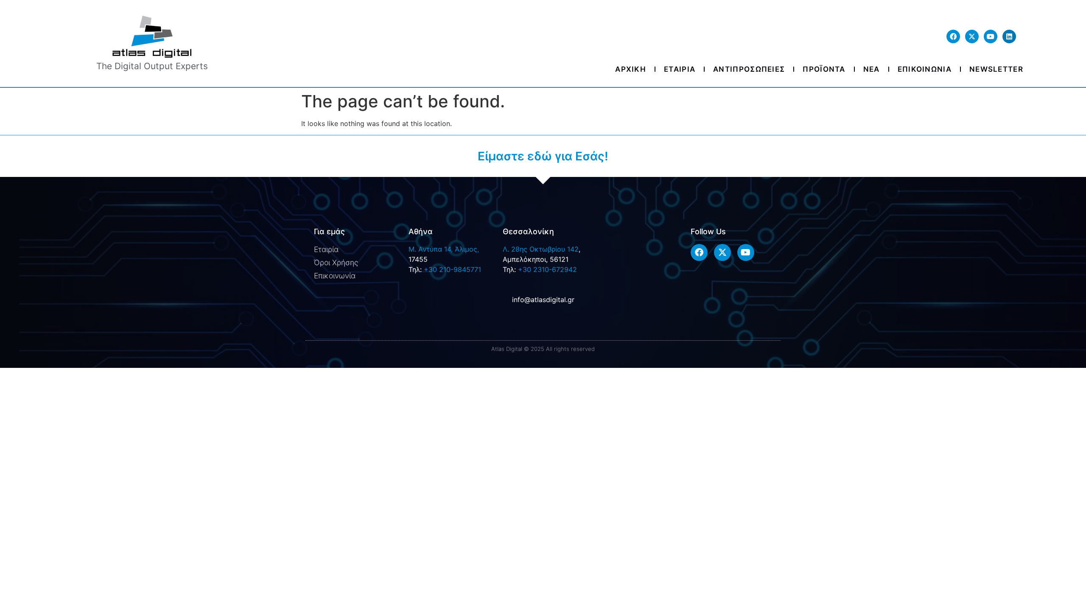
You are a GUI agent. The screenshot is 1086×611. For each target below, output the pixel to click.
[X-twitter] (972, 36)
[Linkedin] (1009, 36)
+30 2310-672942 (547, 269)
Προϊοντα (824, 69)
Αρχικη (630, 69)
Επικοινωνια (925, 69)
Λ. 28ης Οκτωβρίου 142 (541, 249)
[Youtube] (990, 36)
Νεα (871, 69)
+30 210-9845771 (452, 269)
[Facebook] (953, 36)
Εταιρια (679, 69)
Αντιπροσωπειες (749, 69)
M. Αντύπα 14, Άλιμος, (444, 249)
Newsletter (996, 69)
